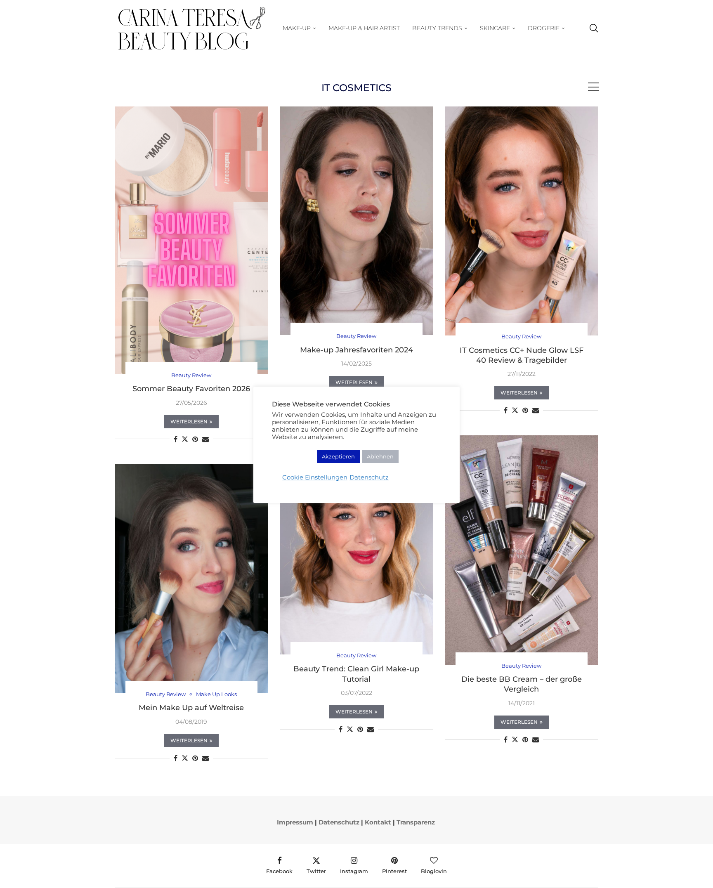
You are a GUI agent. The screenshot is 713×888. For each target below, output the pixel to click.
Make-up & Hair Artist (364, 28)
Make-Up (297, 28)
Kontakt (378, 822)
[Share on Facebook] (175, 439)
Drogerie (544, 28)
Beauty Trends (437, 28)
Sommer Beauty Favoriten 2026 (191, 388)
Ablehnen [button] (380, 456)
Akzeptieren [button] (338, 456)
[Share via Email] (205, 439)
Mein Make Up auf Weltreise (191, 707)
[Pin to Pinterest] (195, 439)
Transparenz (416, 822)
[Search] (594, 28)
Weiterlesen (189, 421)
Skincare (495, 28)
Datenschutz (339, 822)
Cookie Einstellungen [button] (314, 477)
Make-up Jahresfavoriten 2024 (356, 349)
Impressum (295, 822)
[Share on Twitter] (185, 439)
